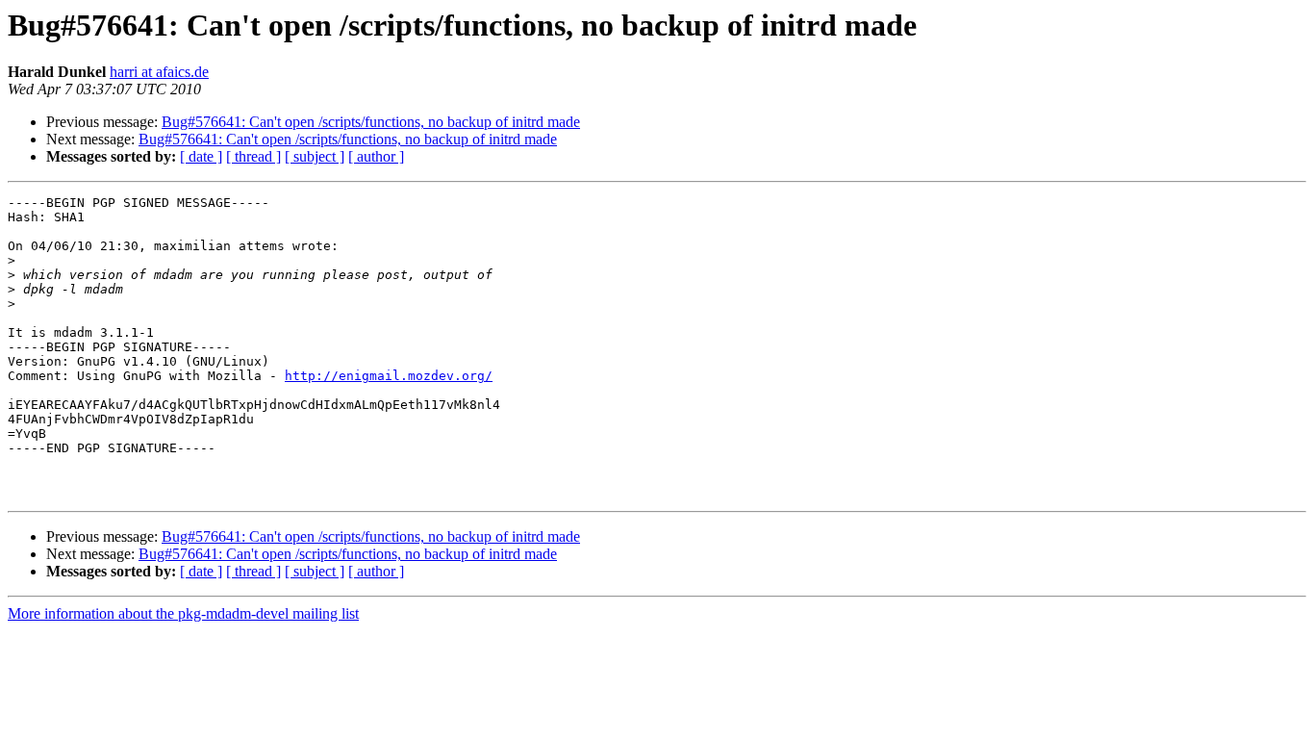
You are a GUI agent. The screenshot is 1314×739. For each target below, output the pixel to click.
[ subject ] (314, 156)
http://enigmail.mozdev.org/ (389, 376)
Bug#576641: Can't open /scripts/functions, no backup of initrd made (371, 122)
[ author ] (376, 156)
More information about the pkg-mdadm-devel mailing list (183, 613)
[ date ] (201, 156)
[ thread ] (253, 156)
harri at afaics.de (159, 72)
